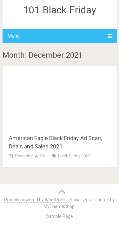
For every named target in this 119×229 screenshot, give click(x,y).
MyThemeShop (59, 206)
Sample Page (59, 216)
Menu (13, 36)
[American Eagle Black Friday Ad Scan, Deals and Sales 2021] (60, 97)
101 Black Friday (59, 10)
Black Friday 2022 (74, 156)
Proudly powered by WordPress (35, 199)
